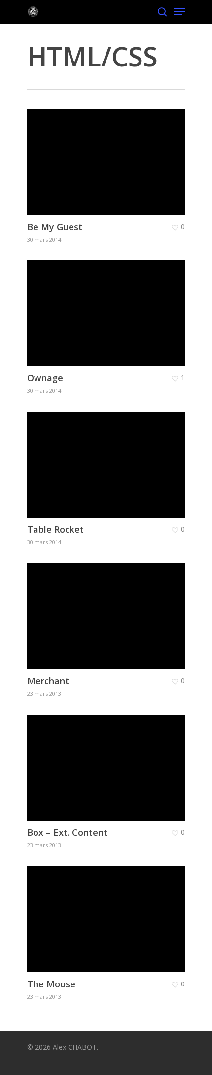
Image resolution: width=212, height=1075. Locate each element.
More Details (108, 155)
